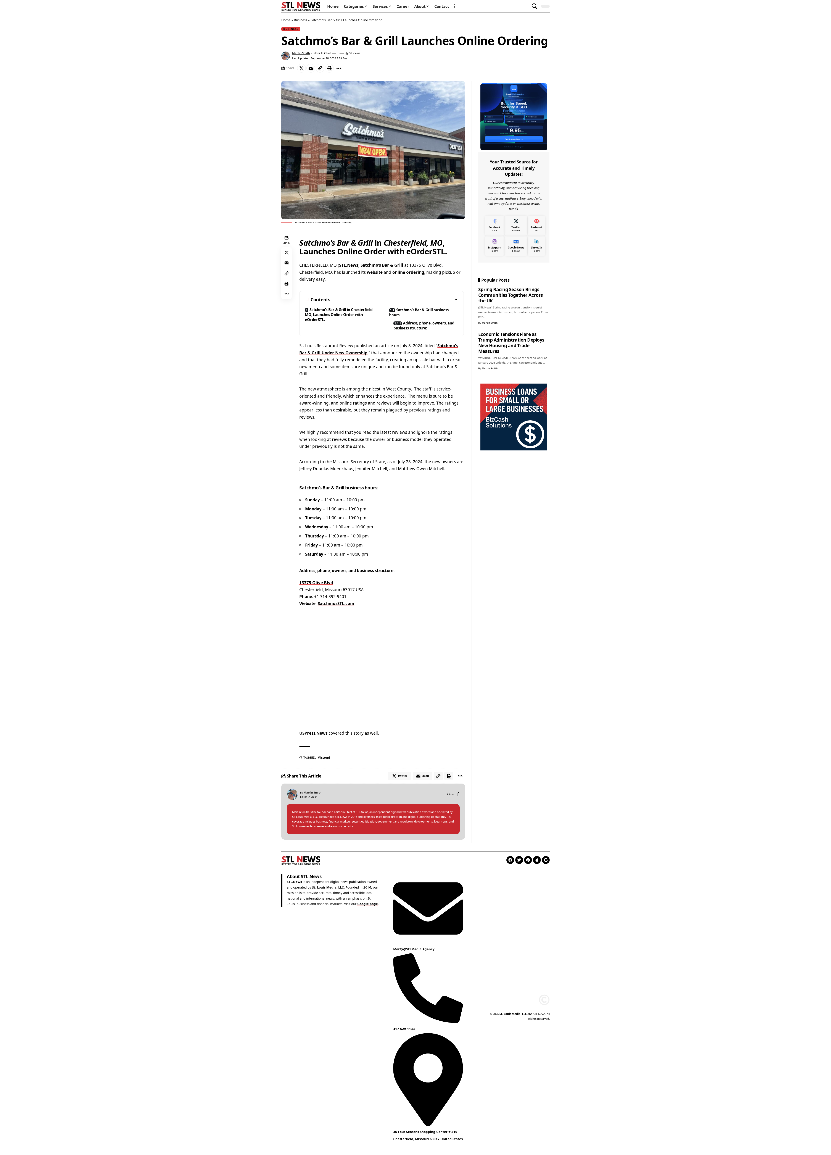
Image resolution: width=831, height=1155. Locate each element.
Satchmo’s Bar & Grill (382, 265)
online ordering (408, 272)
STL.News (348, 265)
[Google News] (515, 246)
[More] (338, 68)
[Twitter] (515, 226)
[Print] (329, 68)
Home (285, 20)
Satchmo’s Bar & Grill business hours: (419, 312)
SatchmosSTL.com (336, 603)
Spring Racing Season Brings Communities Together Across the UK (510, 295)
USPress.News (313, 733)
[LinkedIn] (537, 246)
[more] (455, 6)
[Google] (546, 860)
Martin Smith (301, 53)
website (375, 272)
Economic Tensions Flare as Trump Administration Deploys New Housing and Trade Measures (511, 342)
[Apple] (537, 860)
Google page (367, 904)
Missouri (323, 757)
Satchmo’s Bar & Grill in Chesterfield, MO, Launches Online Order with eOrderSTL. (339, 314)
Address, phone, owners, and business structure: (423, 326)
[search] (534, 6)
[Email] (310, 68)
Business (300, 20)
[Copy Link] (320, 68)
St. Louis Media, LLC (328, 887)
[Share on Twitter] (301, 68)
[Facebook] (458, 794)
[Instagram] (494, 246)
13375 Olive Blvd (316, 583)
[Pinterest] (537, 226)
